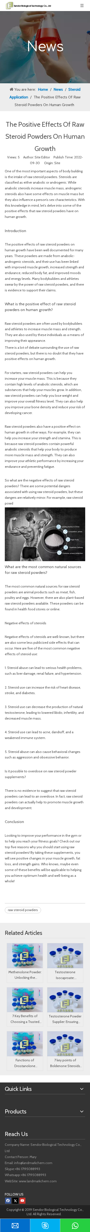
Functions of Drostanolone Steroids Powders (25, 1063)
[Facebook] (8, 1201)
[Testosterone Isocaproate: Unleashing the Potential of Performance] (65, 955)
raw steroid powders (42, 177)
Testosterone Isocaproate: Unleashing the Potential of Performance (65, 975)
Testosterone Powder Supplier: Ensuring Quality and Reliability (65, 1019)
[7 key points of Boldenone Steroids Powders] (65, 1043)
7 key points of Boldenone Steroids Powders (65, 1063)
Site (57, 163)
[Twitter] (15, 1201)
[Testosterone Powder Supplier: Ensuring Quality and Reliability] (65, 999)
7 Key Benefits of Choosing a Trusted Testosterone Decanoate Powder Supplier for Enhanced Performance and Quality (25, 1019)
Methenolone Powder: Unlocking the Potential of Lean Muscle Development (25, 975)
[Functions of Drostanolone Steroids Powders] (25, 1043)
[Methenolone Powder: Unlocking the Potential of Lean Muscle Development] (25, 955)
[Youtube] (22, 1201)
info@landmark (25, 1163)
